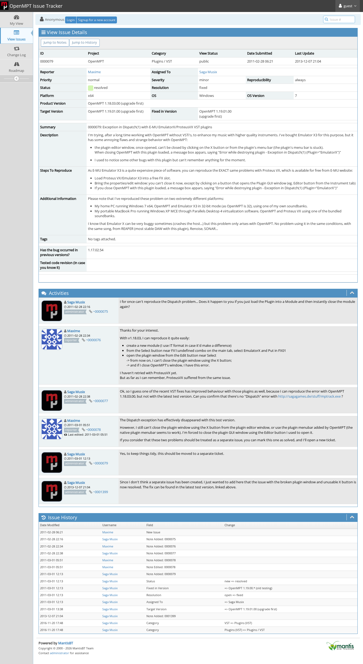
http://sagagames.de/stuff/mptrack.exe (309, 396)
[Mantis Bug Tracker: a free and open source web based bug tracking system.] (340, 645)
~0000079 (100, 463)
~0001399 (100, 491)
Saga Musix (208, 71)
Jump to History (84, 42)
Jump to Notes (55, 42)
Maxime (94, 71)
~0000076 (93, 339)
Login (71, 20)
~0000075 (100, 311)
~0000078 (93, 429)
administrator (59, 653)
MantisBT (65, 643)
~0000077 (100, 400)
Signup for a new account (96, 20)
